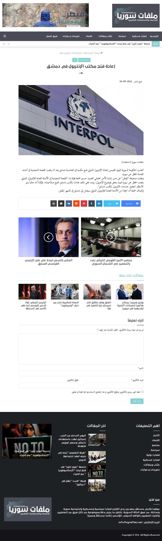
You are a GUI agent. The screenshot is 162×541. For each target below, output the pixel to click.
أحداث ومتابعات (88, 53)
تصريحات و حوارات (70, 36)
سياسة (122, 36)
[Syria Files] (136, 16)
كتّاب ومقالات (105, 36)
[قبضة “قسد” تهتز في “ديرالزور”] (97, 485)
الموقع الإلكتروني (72, 380)
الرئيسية (154, 36)
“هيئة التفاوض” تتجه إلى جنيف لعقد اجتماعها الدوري (72, 456)
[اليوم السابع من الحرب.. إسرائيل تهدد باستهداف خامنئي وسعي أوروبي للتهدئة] (97, 440)
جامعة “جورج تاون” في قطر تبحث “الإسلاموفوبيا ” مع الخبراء (119, 44)
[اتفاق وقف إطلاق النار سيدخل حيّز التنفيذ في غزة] (97, 291)
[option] (27, 441)
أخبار (75, 60)
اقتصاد (89, 36)
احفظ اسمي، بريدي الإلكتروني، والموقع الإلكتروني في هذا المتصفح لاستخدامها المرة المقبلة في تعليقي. (106, 392)
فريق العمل (51, 36)
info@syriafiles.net (131, 522)
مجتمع (156, 445)
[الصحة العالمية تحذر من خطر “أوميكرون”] (65, 291)
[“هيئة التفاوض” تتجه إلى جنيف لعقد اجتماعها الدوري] (97, 457)
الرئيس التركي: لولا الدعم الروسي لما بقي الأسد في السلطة (33, 305)
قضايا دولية (153, 455)
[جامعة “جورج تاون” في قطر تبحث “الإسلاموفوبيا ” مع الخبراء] (97, 471)
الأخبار (156, 435)
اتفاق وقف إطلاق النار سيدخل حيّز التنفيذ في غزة (98, 305)
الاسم (140, 368)
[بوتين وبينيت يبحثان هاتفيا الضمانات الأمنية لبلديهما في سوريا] (129, 291)
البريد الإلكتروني (137, 380)
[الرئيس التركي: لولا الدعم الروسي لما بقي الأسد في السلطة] (32, 291)
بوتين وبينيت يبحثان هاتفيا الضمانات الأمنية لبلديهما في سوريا (130, 305)
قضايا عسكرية (139, 36)
